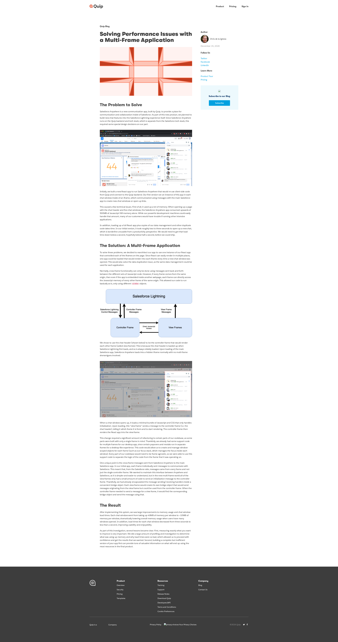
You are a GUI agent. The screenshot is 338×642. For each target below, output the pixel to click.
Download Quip (164, 598)
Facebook (205, 61)
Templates (121, 598)
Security (120, 589)
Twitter (204, 58)
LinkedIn (205, 65)
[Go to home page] (96, 6)
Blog (200, 585)
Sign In (245, 6)
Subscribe (219, 103)
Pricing (232, 6)
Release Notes (163, 594)
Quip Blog (105, 26)
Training (161, 585)
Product (220, 6)
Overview (120, 585)
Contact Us (202, 589)
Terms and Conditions (167, 607)
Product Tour (207, 76)
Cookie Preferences (166, 611)
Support (161, 589)
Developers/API (164, 602)
